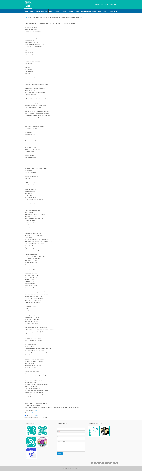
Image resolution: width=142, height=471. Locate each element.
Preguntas (57, 11)
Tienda (115, 11)
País (58, 436)
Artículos (32, 11)
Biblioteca (71, 11)
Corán (77, 11)
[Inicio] (28, 4)
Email (58, 431)
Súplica (99, 11)
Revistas (94, 11)
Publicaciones (104, 4)
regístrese (35, 417)
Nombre (59, 426)
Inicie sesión (27, 417)
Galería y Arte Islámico (41, 11)
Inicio (25, 17)
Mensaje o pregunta (62, 441)
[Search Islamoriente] (33, 8)
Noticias (110, 11)
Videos (50, 11)
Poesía (33, 412)
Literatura (64, 11)
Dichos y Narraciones (86, 11)
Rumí (29, 21)
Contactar (97, 4)
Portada (27, 11)
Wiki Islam (105, 11)
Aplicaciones (30, 423)
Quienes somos (113, 4)
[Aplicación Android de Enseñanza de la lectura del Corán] (31, 430)
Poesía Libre (36, 410)
